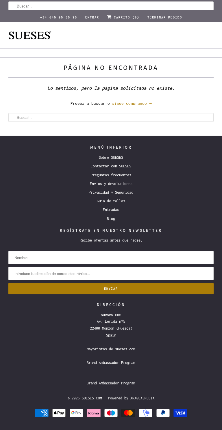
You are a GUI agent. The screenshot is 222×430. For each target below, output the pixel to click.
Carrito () (125, 17)
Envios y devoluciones (111, 184)
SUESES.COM (92, 398)
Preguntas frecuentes (111, 175)
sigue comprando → (132, 103)
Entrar (92, 17)
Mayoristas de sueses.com (111, 349)
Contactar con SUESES (111, 166)
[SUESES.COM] (111, 37)
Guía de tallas (111, 201)
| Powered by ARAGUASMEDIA (129, 398)
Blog (111, 218)
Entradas (111, 209)
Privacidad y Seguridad (111, 192)
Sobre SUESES (111, 157)
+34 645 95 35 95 (58, 17)
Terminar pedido (164, 17)
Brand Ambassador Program (111, 362)
